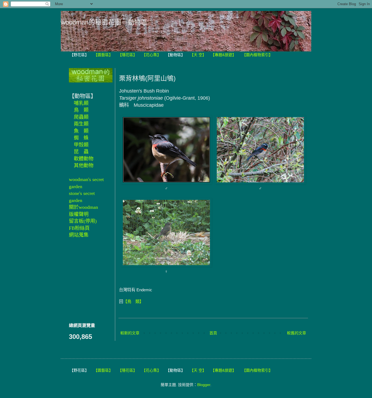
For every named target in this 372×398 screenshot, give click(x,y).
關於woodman (83, 207)
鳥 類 (81, 110)
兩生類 (81, 124)
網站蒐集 (79, 235)
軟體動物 (83, 158)
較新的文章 (129, 333)
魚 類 (81, 131)
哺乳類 (81, 103)
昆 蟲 (81, 151)
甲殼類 (81, 145)
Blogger (203, 384)
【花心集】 (151, 55)
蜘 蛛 (81, 137)
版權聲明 (79, 214)
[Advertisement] (85, 279)
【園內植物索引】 (257, 55)
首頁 (213, 333)
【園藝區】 (103, 55)
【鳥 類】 (133, 301)
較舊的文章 (296, 333)
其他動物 (83, 165)
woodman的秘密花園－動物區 (104, 22)
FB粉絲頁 (79, 228)
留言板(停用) (83, 221)
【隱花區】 (127, 55)
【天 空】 (198, 55)
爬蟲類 (81, 117)
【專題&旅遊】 (223, 55)
